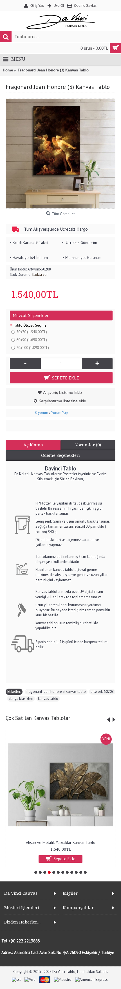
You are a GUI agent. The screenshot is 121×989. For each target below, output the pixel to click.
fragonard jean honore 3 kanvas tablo (56, 691)
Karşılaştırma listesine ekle (62, 401)
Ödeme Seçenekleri (60, 455)
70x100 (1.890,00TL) (32, 347)
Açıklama (33, 444)
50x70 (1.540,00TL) (31, 331)
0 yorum (41, 412)
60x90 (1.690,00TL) (31, 339)
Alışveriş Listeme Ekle (62, 392)
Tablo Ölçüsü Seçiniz (29, 325)
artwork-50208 (102, 691)
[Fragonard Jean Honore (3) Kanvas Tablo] (60, 154)
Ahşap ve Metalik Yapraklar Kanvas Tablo (60, 842)
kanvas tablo (48, 698)
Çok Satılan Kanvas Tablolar (38, 718)
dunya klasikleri (21, 698)
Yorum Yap (59, 412)
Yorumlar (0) (88, 444)
